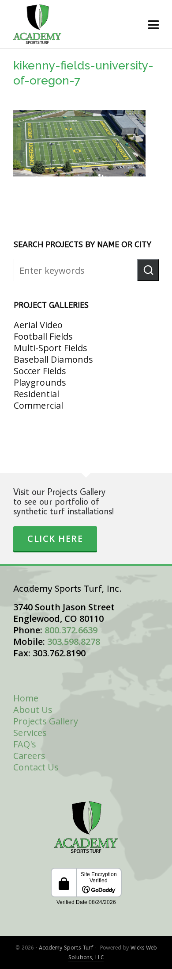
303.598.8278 (73, 641)
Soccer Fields (40, 371)
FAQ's (24, 744)
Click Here (55, 538)
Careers (29, 756)
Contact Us (36, 767)
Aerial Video (38, 325)
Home (25, 698)
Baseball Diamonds (53, 359)
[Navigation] (153, 24)
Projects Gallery (45, 721)
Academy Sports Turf (66, 948)
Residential (36, 394)
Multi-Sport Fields (50, 348)
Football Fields (43, 336)
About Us (32, 710)
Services (30, 733)
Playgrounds (40, 382)
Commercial (38, 405)
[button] (148, 270)
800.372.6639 (71, 630)
